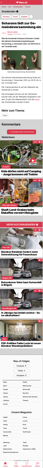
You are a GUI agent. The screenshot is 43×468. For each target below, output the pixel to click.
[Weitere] (31, 16)
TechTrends (27, 432)
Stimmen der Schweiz (30, 397)
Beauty (5, 435)
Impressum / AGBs (29, 449)
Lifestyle (6, 400)
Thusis (27, 7)
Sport (5, 386)
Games (5, 397)
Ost (9, 7)
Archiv (5, 404)
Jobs (5, 446)
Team (25, 442)
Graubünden (18, 7)
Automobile (7, 432)
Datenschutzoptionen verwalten (12, 452)
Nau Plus (26, 393)
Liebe (5, 421)
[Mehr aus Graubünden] (21, 224)
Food (24, 424)
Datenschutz (7, 449)
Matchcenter (27, 386)
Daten (37, 99)
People (5, 389)
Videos (5, 393)
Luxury (25, 421)
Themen (25, 400)
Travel (25, 428)
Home (4, 7)
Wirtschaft (26, 389)
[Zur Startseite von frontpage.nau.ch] (21, 2)
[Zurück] (1, 2)
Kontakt (25, 446)
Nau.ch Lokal (12, 32)
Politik (25, 382)
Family (5, 424)
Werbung (6, 442)
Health (5, 417)
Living (25, 417)
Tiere (5, 428)
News (5, 382)
